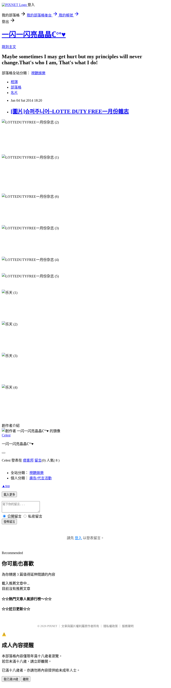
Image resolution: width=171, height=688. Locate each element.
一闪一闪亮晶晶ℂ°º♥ (34, 34)
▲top (6, 486)
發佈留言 (9, 521)
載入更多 (9, 494)
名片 (14, 93)
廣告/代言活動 (40, 478)
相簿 (14, 82)
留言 (38, 460)
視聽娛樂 (38, 73)
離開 (25, 679)
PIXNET (52, 626)
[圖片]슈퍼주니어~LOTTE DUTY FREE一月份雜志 (70, 111)
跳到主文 (9, 47)
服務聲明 (128, 626)
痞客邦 (28, 460)
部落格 (16, 87)
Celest (6, 435)
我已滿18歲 (11, 679)
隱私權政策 (110, 626)
